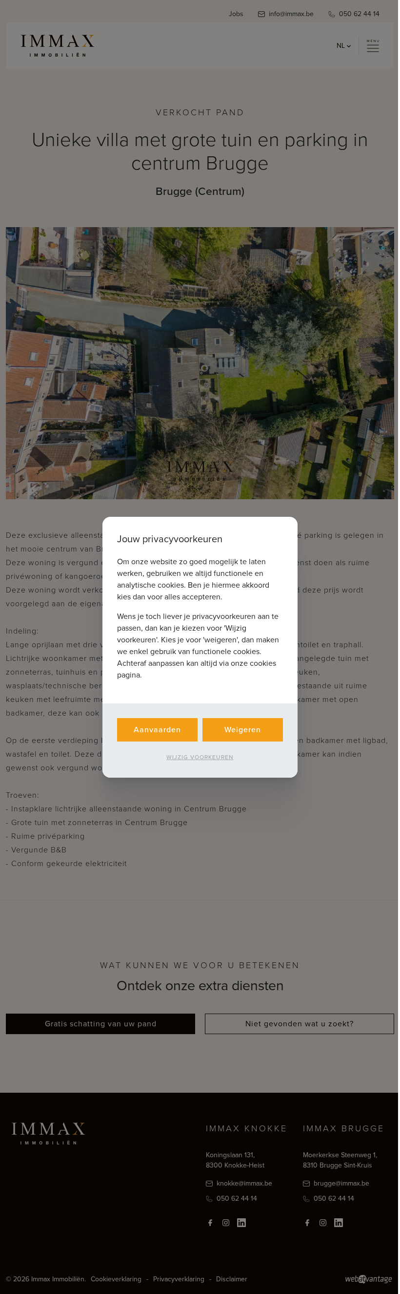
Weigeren (242, 729)
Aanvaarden (157, 729)
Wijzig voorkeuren (200, 757)
